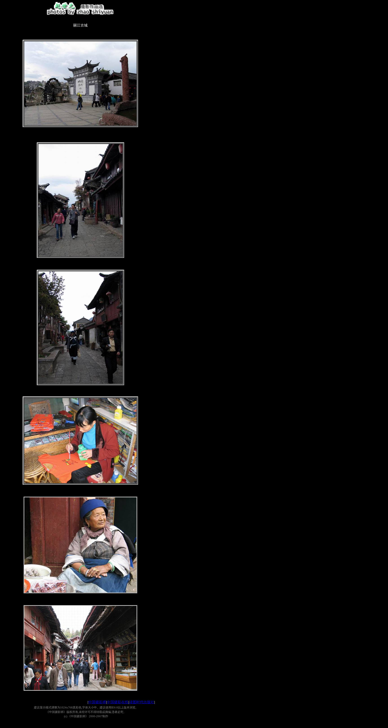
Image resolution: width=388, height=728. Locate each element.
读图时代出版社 (141, 702)
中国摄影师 (97, 702)
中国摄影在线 (117, 702)
